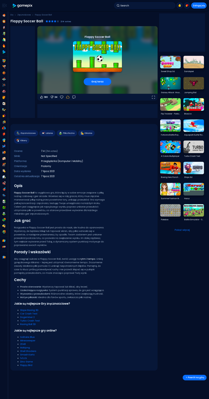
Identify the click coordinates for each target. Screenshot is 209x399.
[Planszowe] (4, 79)
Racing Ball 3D (28, 324)
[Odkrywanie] (4, 34)
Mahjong (25, 347)
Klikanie (88, 133)
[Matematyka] (4, 171)
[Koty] (4, 97)
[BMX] (4, 85)
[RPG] (4, 189)
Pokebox (164, 219)
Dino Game (26, 361)
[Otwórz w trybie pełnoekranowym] (153, 97)
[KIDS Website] (4, 247)
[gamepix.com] (23, 5)
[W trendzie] (4, 46)
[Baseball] (4, 67)
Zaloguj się (199, 5)
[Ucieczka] (4, 122)
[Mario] (4, 165)
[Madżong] (4, 159)
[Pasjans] (4, 201)
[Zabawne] (4, 140)
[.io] (4, 152)
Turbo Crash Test (30, 320)
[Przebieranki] (4, 116)
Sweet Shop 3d (168, 71)
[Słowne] (4, 226)
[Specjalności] (4, 52)
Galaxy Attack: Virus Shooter (171, 92)
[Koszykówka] (4, 73)
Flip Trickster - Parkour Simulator (171, 113)
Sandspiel (189, 71)
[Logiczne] (4, 177)
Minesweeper (27, 340)
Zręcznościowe (24, 14)
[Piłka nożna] (4, 214)
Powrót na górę (196, 377)
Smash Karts (27, 354)
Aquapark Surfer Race (194, 135)
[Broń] (4, 146)
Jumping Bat (190, 92)
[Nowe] (4, 40)
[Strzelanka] (4, 195)
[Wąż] (4, 207)
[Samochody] (4, 91)
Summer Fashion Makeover (171, 198)
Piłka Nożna (69, 133)
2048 (23, 344)
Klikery (24, 140)
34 (55, 97)
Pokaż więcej (182, 230)
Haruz (187, 198)
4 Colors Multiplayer (170, 156)
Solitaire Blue (27, 337)
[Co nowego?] (180, 5)
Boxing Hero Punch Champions (171, 177)
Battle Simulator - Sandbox (194, 219)
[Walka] (4, 128)
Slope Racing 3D (29, 310)
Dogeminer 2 (27, 317)
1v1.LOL (23, 358)
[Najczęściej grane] (4, 27)
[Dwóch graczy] (4, 61)
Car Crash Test (28, 313)
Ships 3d (188, 177)
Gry (11, 14)
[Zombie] (4, 232)
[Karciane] (4, 103)
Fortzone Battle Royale (171, 135)
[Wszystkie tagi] (4, 241)
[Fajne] (4, 110)
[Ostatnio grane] (4, 21)
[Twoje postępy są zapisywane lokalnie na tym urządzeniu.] (68, 97)
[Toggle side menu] (4, 5)
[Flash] (4, 134)
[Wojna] (4, 220)
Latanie (49, 133)
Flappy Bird (26, 365)
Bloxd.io (188, 113)
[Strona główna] (4, 15)
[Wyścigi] (4, 183)
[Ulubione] (187, 5)
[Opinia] (74, 97)
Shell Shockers (28, 351)
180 (46, 97)
